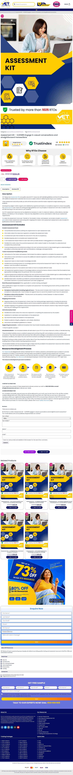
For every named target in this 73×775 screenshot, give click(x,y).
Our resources (6, 352)
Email (4, 434)
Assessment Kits (15, 197)
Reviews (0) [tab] (15, 189)
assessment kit (8, 207)
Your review (6, 420)
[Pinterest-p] (8, 727)
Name (4, 429)
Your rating (5, 416)
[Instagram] (15, 727)
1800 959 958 (53, 702)
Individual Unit (35, 131)
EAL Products (20, 131)
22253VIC (30, 131)
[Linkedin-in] (11, 727)
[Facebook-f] (2, 727)
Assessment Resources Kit (9, 12)
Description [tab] (5, 189)
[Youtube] (18, 727)
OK (39, 131)
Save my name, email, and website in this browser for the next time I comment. (25, 439)
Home (1, 12)
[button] (36, 10)
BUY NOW (24, 179)
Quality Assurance (44, 400)
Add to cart (12, 179)
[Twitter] (5, 727)
